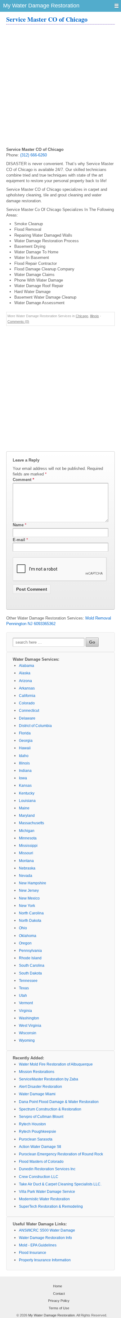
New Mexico (29, 898)
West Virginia (30, 1025)
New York (27, 906)
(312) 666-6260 (33, 155)
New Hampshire (32, 883)
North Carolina (31, 913)
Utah (23, 995)
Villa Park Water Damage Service (47, 1191)
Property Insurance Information (45, 1260)
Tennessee (28, 981)
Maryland (27, 815)
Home (57, 1286)
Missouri (26, 853)
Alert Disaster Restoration (40, 1086)
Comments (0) (18, 321)
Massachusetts (31, 823)
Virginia (25, 1011)
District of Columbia (35, 726)
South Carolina (31, 965)
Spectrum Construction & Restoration (50, 1109)
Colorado (27, 703)
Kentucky (26, 793)
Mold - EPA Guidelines (37, 1245)
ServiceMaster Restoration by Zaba (48, 1079)
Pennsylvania (30, 950)
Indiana (25, 770)
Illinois (94, 316)
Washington (29, 1018)
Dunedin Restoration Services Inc (47, 1169)
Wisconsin (27, 1033)
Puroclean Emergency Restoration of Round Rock (61, 1154)
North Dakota (30, 920)
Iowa (23, 778)
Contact (59, 1293)
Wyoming (27, 1040)
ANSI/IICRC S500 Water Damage (47, 1230)
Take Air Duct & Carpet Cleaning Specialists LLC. (60, 1184)
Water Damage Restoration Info (45, 1238)
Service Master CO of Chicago (46, 19)
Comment (23, 479)
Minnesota (28, 838)
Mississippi (28, 845)
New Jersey (29, 890)
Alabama (26, 665)
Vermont (26, 1003)
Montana (26, 861)
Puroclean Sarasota (35, 1139)
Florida (25, 733)
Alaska (24, 673)
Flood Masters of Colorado (41, 1161)
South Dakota (30, 973)
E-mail (19, 539)
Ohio (23, 928)
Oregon (25, 943)
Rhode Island (30, 958)
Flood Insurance (32, 1252)
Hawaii (25, 748)
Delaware (27, 718)
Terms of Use (59, 1308)
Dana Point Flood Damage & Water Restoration (59, 1102)
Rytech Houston (32, 1124)
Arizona (25, 681)
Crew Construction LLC (38, 1177)
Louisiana (27, 801)
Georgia (26, 740)
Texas (24, 988)
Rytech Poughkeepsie (37, 1131)
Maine (24, 808)
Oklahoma (27, 936)
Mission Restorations (36, 1072)
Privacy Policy (58, 1301)
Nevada (25, 876)
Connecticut (29, 710)
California (27, 696)
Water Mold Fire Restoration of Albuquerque (56, 1064)
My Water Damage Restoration (51, 1315)
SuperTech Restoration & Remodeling (51, 1206)
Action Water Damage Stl (40, 1147)
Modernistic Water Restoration (44, 1199)
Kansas (25, 785)
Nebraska (27, 868)
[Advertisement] (60, 86)
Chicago (82, 316)
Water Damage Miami (37, 1094)
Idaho (24, 756)
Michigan (26, 831)
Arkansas (27, 688)
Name (18, 525)
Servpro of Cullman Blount (41, 1116)
